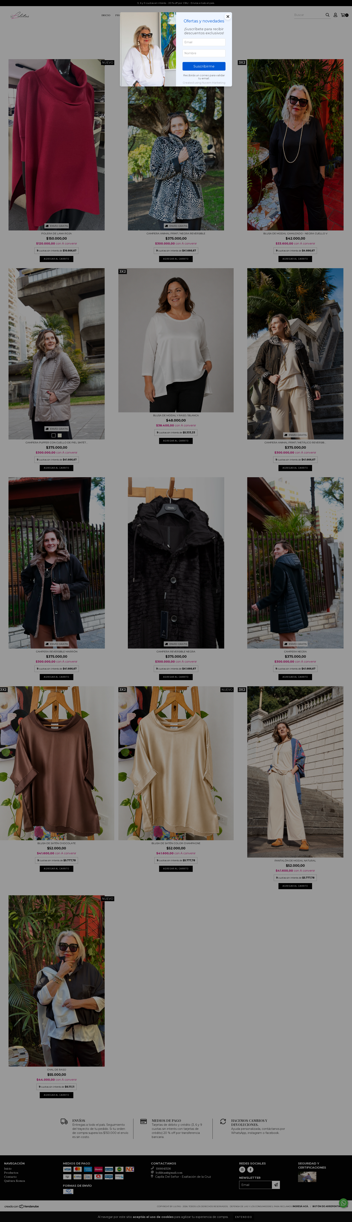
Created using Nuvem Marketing (204, 82)
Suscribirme (204, 66)
